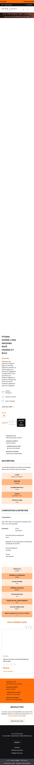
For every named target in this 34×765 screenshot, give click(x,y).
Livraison (17, 747)
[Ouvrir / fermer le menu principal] (31, 9)
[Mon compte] (24, 9)
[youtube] (19, 738)
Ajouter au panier (21, 422)
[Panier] (27, 9)
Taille (4, 413)
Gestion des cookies (9, 763)
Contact (17, 742)
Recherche (29, 5)
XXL (4, 416)
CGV (8, 760)
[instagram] (17, 738)
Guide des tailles (7, 407)
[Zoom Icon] (30, 23)
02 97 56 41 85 (8, 5)
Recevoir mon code (17, 721)
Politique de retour (17, 753)
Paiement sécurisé (17, 750)
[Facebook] (15, 738)
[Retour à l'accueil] (9, 9)
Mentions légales (15, 760)
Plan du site (24, 760)
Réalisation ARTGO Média (23, 763)
